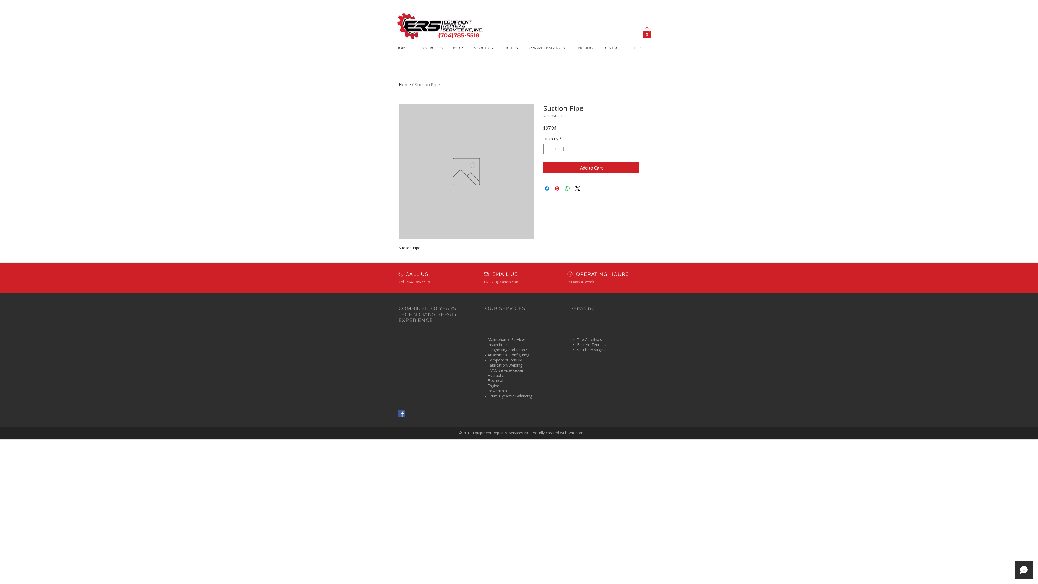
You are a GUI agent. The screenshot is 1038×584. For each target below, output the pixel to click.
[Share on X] (577, 188)
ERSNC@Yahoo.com (502, 281)
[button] (647, 32)
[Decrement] (547, 149)
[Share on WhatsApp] (567, 188)
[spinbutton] (556, 149)
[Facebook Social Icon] (401, 413)
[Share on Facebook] (547, 188)
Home (405, 85)
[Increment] (564, 149)
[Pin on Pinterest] (557, 188)
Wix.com (575, 432)
